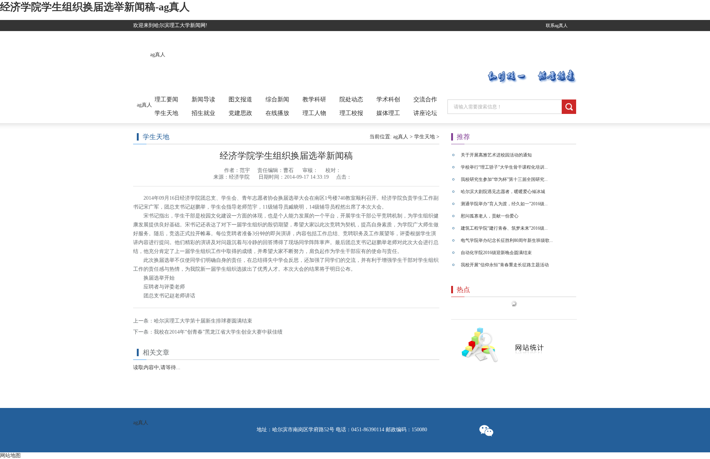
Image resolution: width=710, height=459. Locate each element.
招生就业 (203, 113)
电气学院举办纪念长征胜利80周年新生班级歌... (507, 240)
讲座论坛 (425, 113)
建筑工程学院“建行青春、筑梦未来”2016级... (504, 228)
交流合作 (425, 99)
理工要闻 (166, 99)
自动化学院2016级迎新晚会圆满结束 (496, 252)
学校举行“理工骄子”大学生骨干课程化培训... (504, 167)
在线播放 (277, 113)
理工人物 (314, 113)
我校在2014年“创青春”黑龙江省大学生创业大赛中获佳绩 (218, 332)
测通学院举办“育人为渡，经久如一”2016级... (504, 203)
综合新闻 (277, 99)
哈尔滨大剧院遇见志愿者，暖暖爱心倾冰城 (503, 191)
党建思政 (240, 113)
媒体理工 (388, 113)
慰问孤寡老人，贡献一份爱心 (489, 216)
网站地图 (10, 455)
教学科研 (314, 99)
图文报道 (240, 99)
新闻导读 (203, 99)
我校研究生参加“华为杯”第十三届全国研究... (504, 179)
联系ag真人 (557, 25)
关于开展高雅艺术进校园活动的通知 (496, 155)
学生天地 (166, 113)
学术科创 (388, 99)
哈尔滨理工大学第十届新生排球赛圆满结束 (203, 321)
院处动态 (351, 99)
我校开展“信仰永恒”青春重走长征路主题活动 (505, 264)
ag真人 (157, 54)
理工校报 (351, 113)
